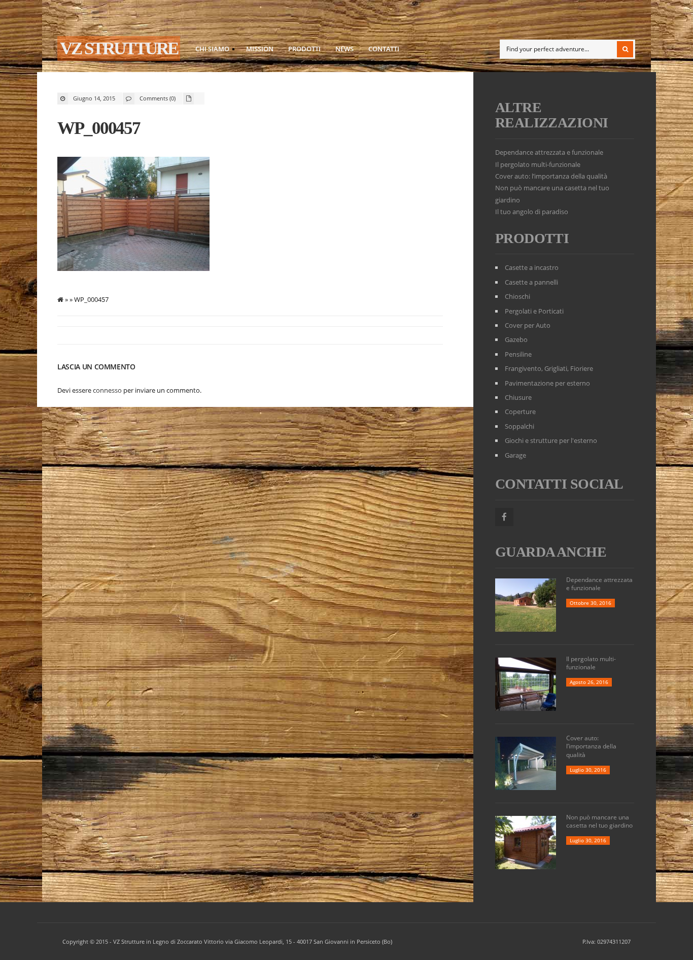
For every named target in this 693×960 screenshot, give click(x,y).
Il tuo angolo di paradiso (531, 211)
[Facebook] (504, 517)
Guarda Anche (550, 552)
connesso (107, 390)
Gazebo (516, 339)
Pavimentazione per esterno (547, 383)
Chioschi (517, 296)
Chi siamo (209, 50)
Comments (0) (158, 98)
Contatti (383, 48)
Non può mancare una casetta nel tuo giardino (599, 821)
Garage (515, 455)
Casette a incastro (532, 267)
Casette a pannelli (531, 282)
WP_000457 (98, 128)
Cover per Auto (527, 325)
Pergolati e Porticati (534, 311)
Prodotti (304, 48)
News (344, 48)
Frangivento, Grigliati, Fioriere (549, 368)
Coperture (520, 411)
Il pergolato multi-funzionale (537, 164)
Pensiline (518, 354)
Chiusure (518, 397)
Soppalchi (519, 426)
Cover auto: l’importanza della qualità (551, 176)
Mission (259, 48)
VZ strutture (119, 48)
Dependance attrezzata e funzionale (549, 152)
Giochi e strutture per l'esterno (551, 440)
